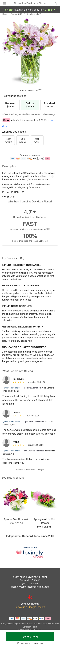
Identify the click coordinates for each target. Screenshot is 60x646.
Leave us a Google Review (30, 607)
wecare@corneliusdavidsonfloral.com (30, 586)
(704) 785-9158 (30, 583)
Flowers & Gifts (17, 14)
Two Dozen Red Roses (34, 450)
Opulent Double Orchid (34, 421)
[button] (53, 639)
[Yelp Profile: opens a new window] (30, 597)
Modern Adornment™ (33, 387)
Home (5, 14)
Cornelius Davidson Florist (30, 3)
